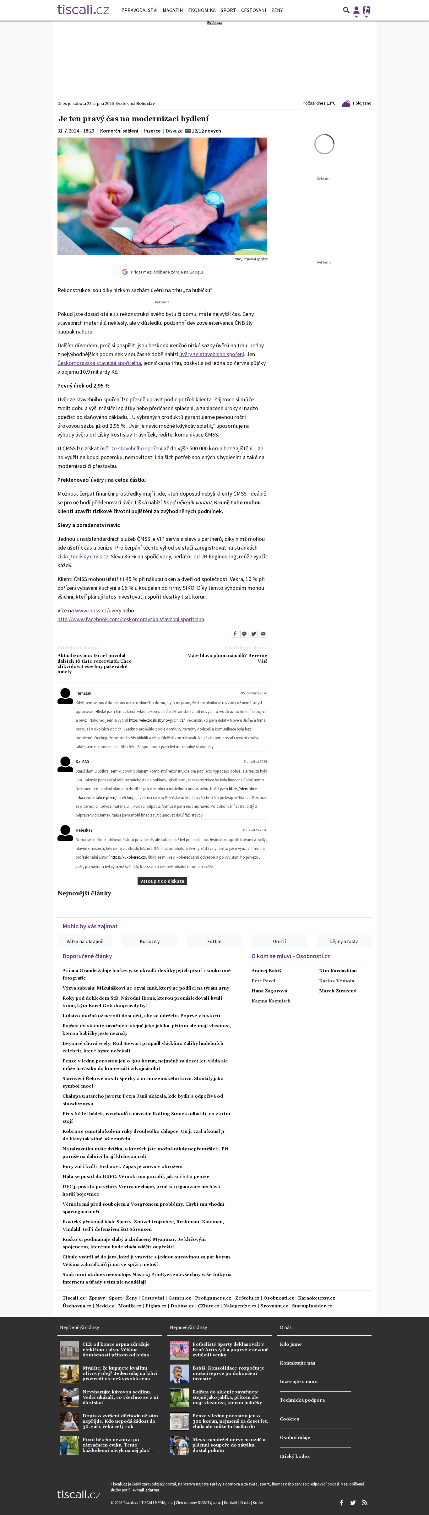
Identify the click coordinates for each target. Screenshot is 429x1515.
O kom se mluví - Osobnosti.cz (291, 956)
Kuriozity (150, 941)
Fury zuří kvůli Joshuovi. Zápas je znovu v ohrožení (122, 1167)
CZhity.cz (208, 1306)
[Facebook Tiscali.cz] (341, 1502)
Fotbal (214, 941)
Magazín (173, 10)
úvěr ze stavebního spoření (131, 448)
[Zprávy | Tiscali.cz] (83, 10)
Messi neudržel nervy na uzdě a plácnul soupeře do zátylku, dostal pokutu (229, 1445)
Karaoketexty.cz (316, 1298)
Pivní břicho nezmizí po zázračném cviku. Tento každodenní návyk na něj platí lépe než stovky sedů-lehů (116, 1448)
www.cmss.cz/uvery (98, 610)
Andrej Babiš (266, 971)
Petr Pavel (263, 981)
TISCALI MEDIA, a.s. (157, 1502)
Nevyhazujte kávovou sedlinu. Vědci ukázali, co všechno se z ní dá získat (120, 1397)
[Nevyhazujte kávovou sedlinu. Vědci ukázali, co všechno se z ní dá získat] (69, 1397)
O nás (245, 1502)
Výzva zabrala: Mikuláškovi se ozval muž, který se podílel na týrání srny (145, 988)
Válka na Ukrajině (85, 941)
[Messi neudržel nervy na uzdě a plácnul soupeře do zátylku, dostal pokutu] (179, 1445)
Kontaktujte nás (297, 1363)
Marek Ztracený (337, 991)
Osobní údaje (295, 1438)
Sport (228, 10)
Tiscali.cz (73, 1298)
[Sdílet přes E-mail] (263, 634)
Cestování (253, 10)
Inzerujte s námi (299, 1382)
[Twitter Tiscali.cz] (353, 1502)
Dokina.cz (182, 1306)
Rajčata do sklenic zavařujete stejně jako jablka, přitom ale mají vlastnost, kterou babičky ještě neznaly (227, 1400)
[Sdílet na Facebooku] (235, 634)
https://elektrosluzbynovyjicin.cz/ (157, 720)
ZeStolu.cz (247, 1298)
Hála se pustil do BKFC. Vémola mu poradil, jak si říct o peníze (135, 1177)
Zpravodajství (140, 10)
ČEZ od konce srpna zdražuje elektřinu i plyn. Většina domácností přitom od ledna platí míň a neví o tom (116, 1353)
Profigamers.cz (213, 1298)
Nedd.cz (104, 1306)
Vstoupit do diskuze (162, 881)
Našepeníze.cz (240, 1306)
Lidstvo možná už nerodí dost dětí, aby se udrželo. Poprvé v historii (141, 1016)
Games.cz (179, 1298)
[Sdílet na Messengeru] (244, 634)
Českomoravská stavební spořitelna (99, 363)
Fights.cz (155, 1306)
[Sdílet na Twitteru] (254, 634)
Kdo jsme (291, 1344)
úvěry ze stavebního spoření (211, 354)
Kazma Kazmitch (271, 1001)
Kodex (258, 1502)
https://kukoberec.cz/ (128, 857)
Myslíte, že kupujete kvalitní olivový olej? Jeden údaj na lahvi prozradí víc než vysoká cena (120, 1374)
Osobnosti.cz (278, 1298)
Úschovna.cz (76, 1306)
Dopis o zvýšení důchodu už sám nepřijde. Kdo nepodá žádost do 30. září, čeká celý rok (120, 1421)
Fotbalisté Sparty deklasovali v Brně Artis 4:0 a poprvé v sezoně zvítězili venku (231, 1350)
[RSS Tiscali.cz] (364, 1502)
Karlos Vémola (336, 981)
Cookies (289, 1419)
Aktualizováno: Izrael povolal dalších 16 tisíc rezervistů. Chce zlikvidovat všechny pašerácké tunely (94, 664)
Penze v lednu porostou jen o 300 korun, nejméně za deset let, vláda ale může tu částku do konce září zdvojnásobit (230, 1424)
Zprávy (97, 1298)
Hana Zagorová (269, 991)
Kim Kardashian (338, 971)
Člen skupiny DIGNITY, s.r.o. (199, 1502)
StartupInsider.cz (312, 1306)
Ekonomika (202, 10)
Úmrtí (279, 941)
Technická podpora (302, 1400)
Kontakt (231, 1502)
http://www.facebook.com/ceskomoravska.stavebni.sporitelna (130, 619)
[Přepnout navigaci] (356, 10)
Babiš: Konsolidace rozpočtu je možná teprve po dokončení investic (228, 1374)
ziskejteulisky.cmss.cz (82, 556)
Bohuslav (145, 103)
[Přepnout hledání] (346, 10)
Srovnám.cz (274, 1306)
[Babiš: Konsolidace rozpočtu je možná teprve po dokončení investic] (179, 1374)
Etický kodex (295, 1456)
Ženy (277, 10)
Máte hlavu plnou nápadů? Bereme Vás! (227, 658)
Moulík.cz (129, 1306)
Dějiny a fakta (344, 941)
